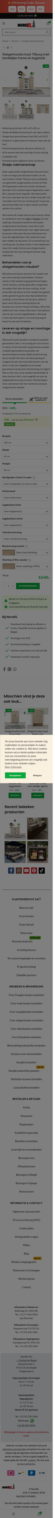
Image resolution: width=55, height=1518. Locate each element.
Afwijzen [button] (37, 775)
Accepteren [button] (15, 775)
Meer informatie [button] (13, 767)
